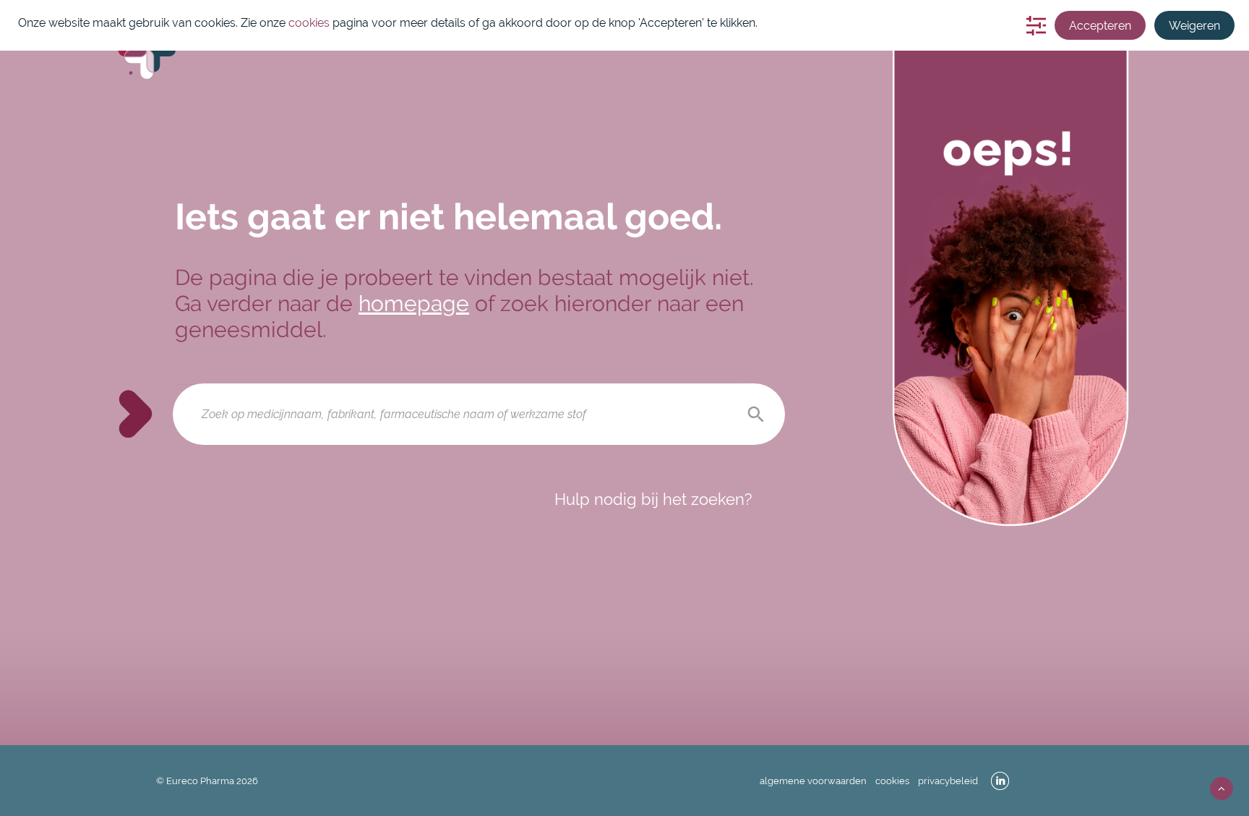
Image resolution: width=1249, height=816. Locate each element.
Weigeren (1194, 26)
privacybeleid (948, 780)
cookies (892, 780)
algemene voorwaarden (813, 780)
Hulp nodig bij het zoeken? (653, 499)
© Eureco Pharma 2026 (207, 780)
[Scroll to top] (1221, 787)
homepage (414, 303)
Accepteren (1100, 26)
